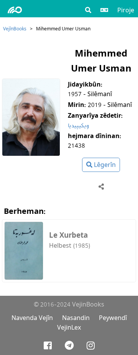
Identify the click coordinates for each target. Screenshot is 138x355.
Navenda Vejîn (32, 318)
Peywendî (113, 318)
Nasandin (76, 318)
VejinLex (69, 327)
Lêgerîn (104, 165)
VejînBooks (14, 28)
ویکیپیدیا (78, 125)
